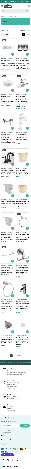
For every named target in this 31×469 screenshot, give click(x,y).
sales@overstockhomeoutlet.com (16, 372)
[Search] (27, 11)
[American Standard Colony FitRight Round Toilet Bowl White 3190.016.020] (8, 189)
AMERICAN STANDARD (21, 335)
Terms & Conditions (23, 430)
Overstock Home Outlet (12, 466)
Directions (12, 410)
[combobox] (15, 11)
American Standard (6, 58)
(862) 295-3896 (18, 374)
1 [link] (11, 355)
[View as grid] (23, 34)
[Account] (24, 6)
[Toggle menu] (2, 6)
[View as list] (28, 34)
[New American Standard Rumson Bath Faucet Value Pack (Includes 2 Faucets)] (8, 158)
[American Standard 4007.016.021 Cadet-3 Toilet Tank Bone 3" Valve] (23, 158)
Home (3, 16)
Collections (10, 16)
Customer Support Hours (14, 381)
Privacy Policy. (7, 432)
